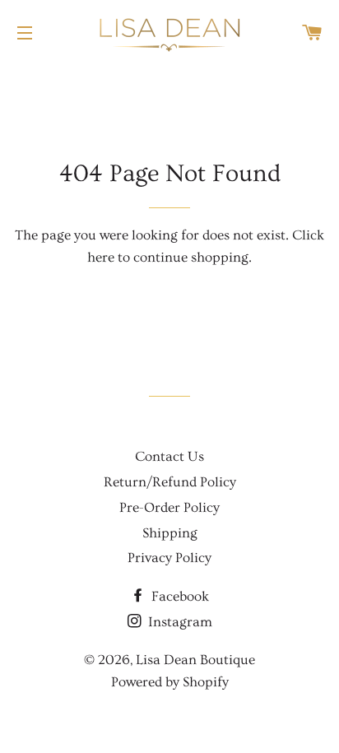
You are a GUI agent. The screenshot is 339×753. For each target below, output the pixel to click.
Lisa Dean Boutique (195, 659)
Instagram (178, 622)
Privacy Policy (169, 557)
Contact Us (169, 456)
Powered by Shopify (170, 682)
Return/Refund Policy (170, 482)
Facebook (178, 596)
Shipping (169, 533)
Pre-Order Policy (169, 507)
